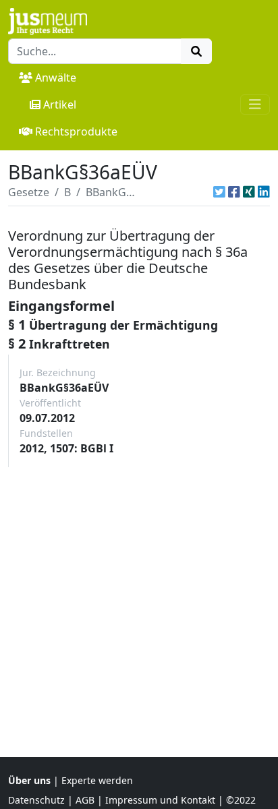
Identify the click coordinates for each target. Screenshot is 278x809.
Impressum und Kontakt (160, 799)
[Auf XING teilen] (249, 192)
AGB (85, 799)
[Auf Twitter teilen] (219, 192)
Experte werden (97, 780)
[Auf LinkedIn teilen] (264, 192)
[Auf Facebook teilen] (234, 192)
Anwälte (55, 77)
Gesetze (28, 192)
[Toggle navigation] (255, 104)
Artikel (59, 104)
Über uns (29, 780)
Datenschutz (36, 799)
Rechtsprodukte (76, 131)
